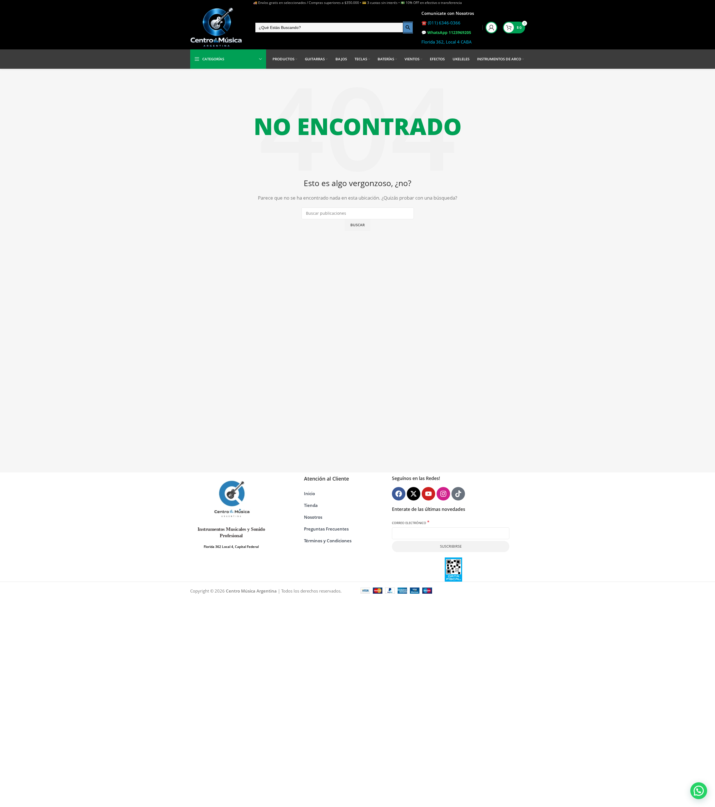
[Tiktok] (458, 493)
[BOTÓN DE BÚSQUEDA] (408, 27)
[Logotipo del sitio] (216, 27)
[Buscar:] (329, 27)
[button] (698, 790)
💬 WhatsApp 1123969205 (446, 32)
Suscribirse (451, 546)
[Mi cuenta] (491, 27)
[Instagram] (443, 493)
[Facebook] (398, 493)
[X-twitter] (413, 493)
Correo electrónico (411, 522)
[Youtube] (428, 493)
